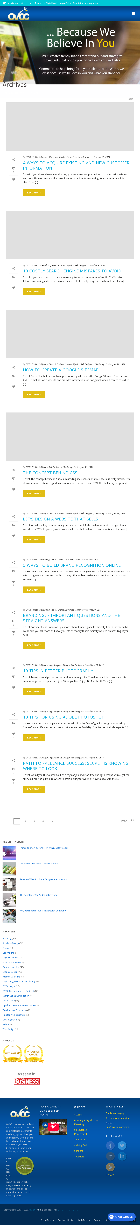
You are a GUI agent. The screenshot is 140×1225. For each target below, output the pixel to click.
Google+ (110, 1174)
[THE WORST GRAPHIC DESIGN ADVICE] (9, 869)
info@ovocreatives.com (20, 3)
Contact (80, 1156)
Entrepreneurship (11, 967)
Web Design (100, 364)
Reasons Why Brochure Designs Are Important (44, 879)
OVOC (32, 1209)
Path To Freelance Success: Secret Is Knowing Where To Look (76, 765)
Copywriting (8, 952)
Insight (79, 1150)
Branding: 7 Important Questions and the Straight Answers (71, 617)
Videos (6, 1024)
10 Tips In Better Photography (58, 670)
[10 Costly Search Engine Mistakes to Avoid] (70, 235)
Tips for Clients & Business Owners (74, 157)
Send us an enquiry (115, 1113)
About (79, 1114)
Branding (45, 559)
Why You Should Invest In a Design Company (43, 910)
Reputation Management (80, 1131)
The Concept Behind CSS (50, 472)
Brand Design (47, 1220)
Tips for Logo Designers (51, 665)
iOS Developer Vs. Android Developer (39, 894)
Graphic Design (10, 971)
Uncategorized (10, 1019)
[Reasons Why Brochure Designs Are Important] (9, 884)
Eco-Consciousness (12, 962)
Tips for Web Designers (77, 265)
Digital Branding (10, 957)
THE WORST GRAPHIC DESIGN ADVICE (39, 863)
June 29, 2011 (103, 157)
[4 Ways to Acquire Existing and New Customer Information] (70, 126)
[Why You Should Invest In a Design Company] (9, 916)
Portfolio (80, 1139)
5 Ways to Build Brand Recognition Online (72, 565)
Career (6, 948)
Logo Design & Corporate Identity (19, 981)
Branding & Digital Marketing (83, 1122)
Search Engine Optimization (53, 265)
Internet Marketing (49, 157)
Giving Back (81, 1145)
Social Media (9, 1000)
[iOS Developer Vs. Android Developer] (9, 900)
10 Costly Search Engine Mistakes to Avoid (72, 271)
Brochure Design (11, 943)
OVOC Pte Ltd (32, 157)
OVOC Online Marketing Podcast (18, 991)
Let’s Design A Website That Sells (60, 519)
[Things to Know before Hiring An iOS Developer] (9, 853)
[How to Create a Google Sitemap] (70, 334)
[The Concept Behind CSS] (70, 436)
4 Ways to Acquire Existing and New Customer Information (76, 165)
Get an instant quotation (117, 1118)
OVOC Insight (9, 986)
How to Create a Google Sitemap (61, 370)
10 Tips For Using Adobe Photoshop (63, 717)
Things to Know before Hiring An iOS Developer (44, 847)
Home (130, 99)
